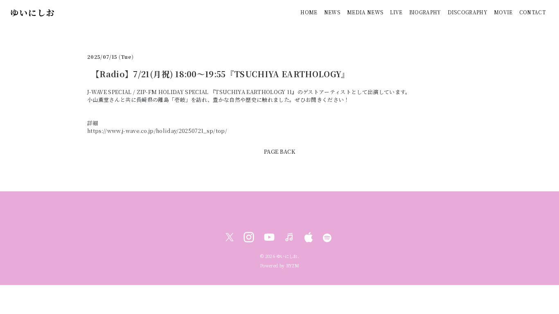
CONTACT (532, 12)
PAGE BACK (279, 151)
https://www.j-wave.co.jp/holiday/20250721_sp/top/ (157, 131)
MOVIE (503, 12)
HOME (308, 12)
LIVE (396, 12)
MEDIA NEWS (365, 12)
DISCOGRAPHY (468, 12)
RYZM (292, 265)
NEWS (332, 12)
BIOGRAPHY (425, 12)
